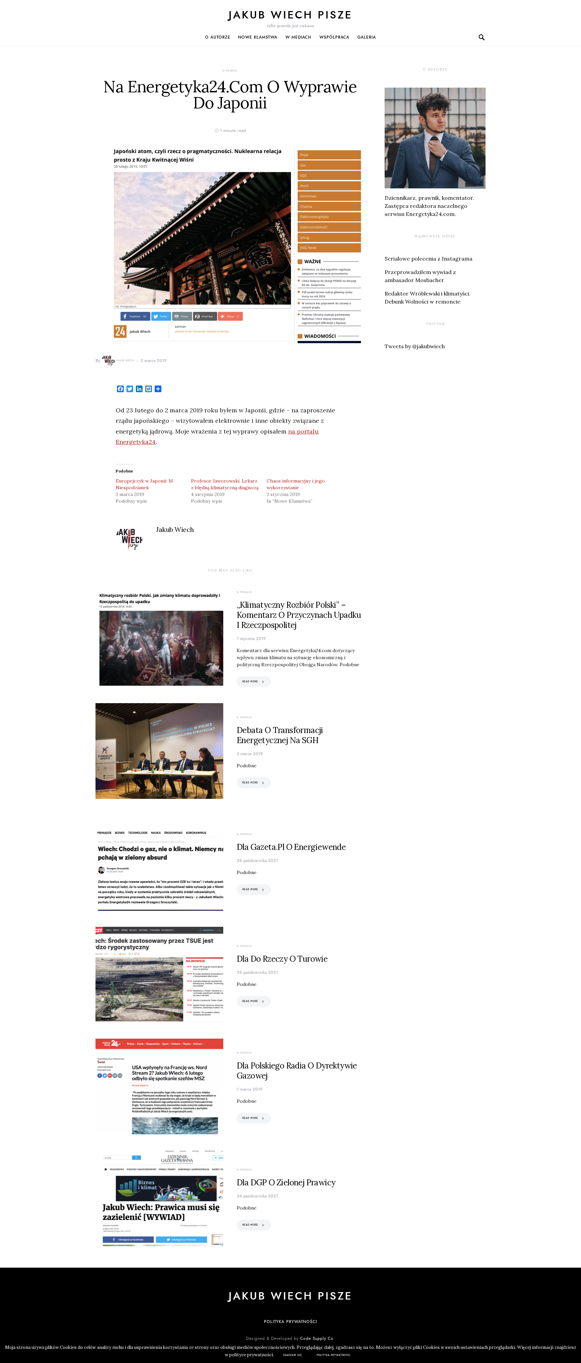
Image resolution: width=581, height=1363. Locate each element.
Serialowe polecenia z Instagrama (428, 258)
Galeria (366, 37)
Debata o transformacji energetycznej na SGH (280, 735)
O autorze (217, 37)
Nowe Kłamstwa (257, 37)
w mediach (298, 37)
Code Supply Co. (317, 1338)
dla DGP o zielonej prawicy (286, 1182)
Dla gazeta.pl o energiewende (291, 847)
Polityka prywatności (290, 1321)
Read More (250, 681)
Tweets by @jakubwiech (415, 346)
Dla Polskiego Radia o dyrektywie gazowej (297, 1070)
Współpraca (334, 37)
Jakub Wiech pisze (290, 14)
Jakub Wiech (125, 360)
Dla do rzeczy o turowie (282, 959)
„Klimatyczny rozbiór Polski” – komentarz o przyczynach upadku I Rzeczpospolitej (299, 615)
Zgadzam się (292, 1355)
